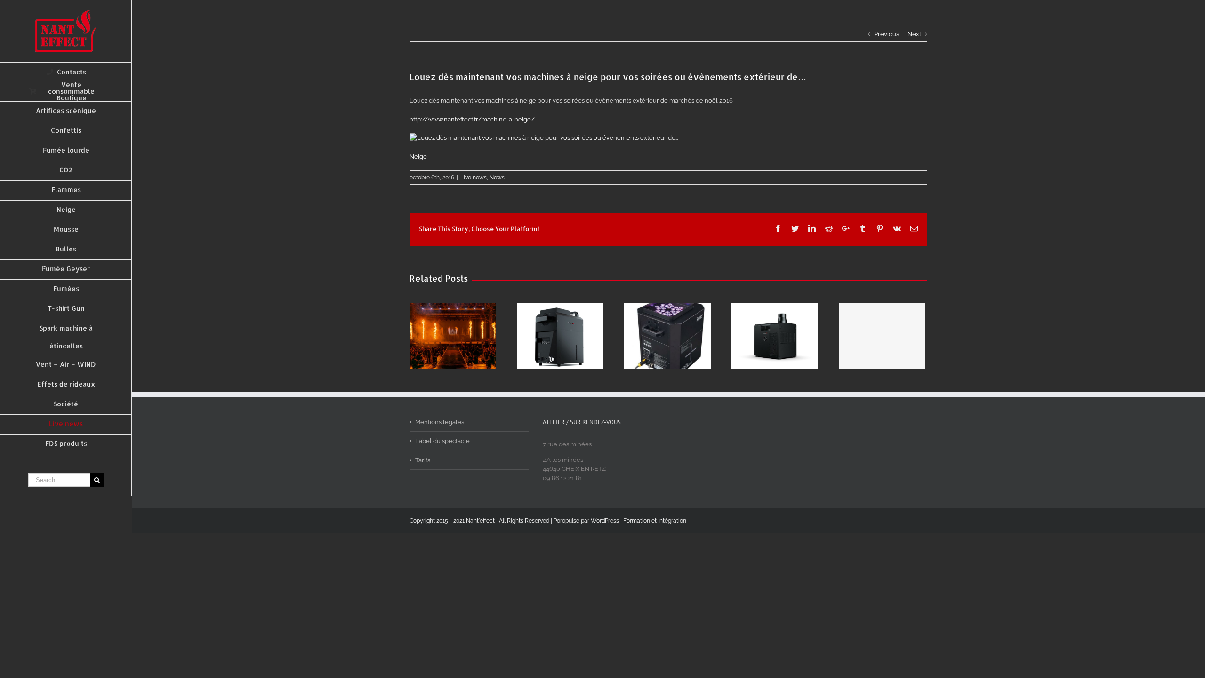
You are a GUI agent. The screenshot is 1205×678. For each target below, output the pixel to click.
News (497, 177)
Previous (886, 34)
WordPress (605, 520)
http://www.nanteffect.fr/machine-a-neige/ (472, 119)
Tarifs (422, 460)
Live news (473, 177)
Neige (418, 156)
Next (914, 34)
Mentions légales (439, 422)
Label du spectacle (442, 440)
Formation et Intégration (654, 520)
